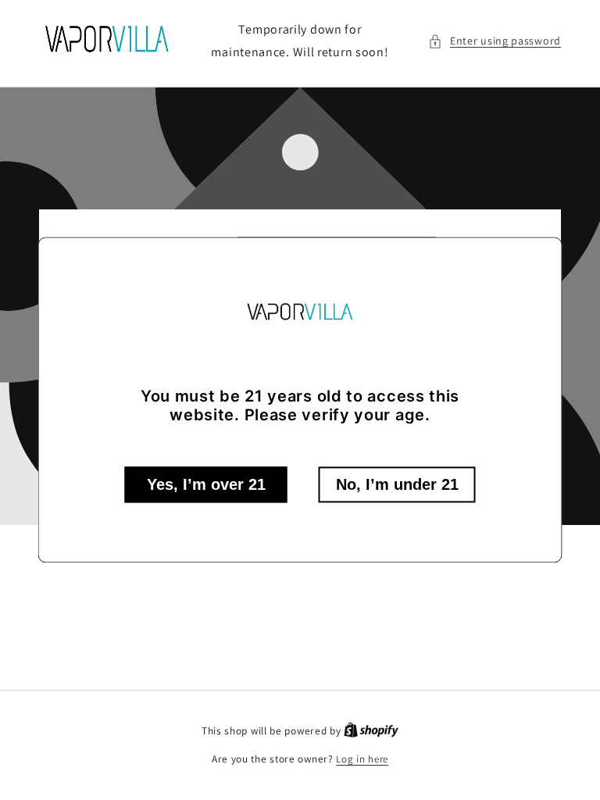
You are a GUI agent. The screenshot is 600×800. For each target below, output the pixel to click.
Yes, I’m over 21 (206, 485)
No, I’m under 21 (397, 485)
